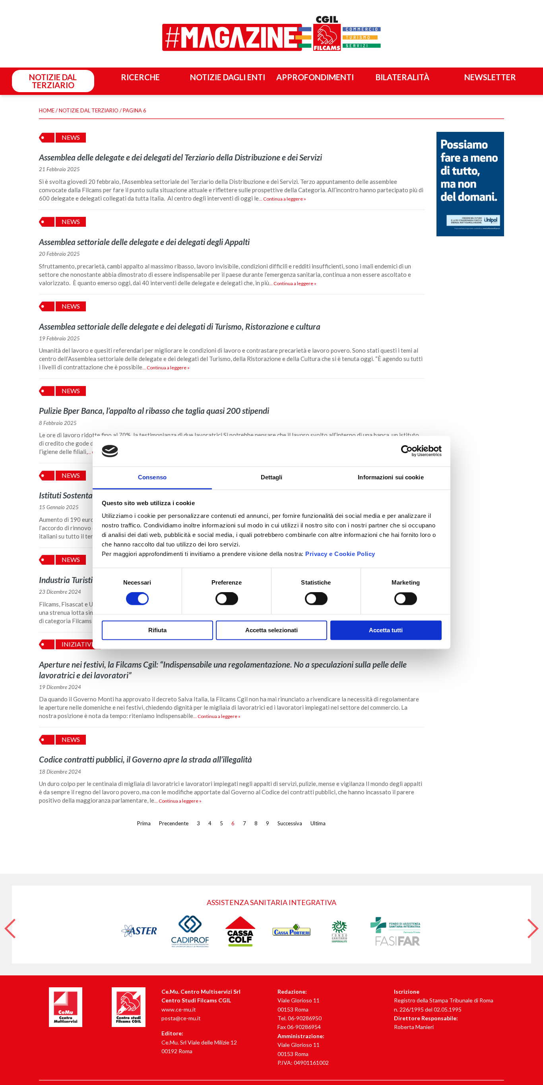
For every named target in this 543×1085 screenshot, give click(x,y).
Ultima (318, 823)
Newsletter (490, 77)
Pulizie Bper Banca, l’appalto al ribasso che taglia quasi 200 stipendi (154, 410)
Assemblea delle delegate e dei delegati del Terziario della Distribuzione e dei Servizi (180, 157)
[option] (271, 925)
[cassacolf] (240, 931)
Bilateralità (402, 77)
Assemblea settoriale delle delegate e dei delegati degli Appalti (144, 242)
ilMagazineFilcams (271, 34)
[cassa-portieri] (291, 931)
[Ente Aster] (139, 931)
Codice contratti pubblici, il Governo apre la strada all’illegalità (145, 759)
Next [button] (533, 925)
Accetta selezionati (271, 630)
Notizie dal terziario (53, 81)
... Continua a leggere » (282, 199)
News (71, 137)
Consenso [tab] (152, 477)
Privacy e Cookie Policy (340, 553)
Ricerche (140, 77)
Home (46, 110)
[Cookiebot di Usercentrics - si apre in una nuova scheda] (407, 451)
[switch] (226, 599)
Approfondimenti (315, 77)
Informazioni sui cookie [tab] (390, 477)
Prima (144, 823)
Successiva (289, 823)
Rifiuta (157, 630)
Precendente (173, 823)
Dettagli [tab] (272, 477)
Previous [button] (10, 925)
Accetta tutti (386, 630)
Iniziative (78, 644)
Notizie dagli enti (227, 77)
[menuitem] (54, 81)
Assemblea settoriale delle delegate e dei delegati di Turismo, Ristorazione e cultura (179, 326)
